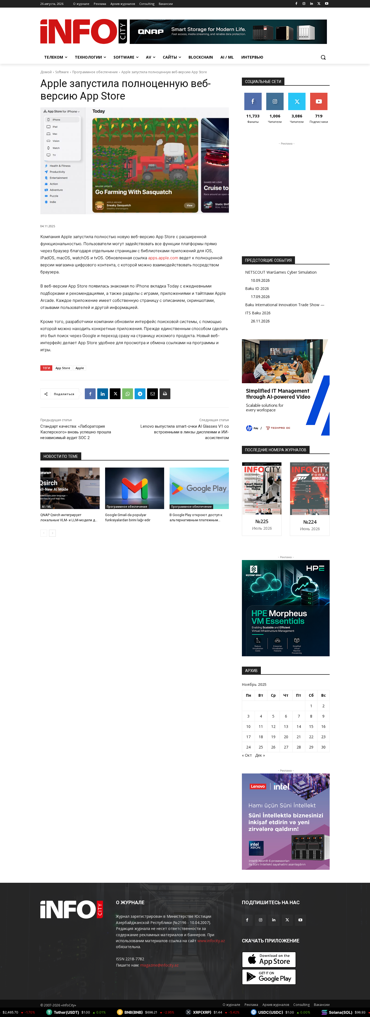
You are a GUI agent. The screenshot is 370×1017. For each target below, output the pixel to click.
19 (273, 736)
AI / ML (46, 506)
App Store (63, 368)
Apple (80, 368)
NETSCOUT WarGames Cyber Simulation (281, 272)
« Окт (247, 755)
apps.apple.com (163, 257)
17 (248, 736)
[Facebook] (296, 4)
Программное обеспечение (95, 72)
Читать (274, 95)
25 (261, 747)
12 (273, 726)
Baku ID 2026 (257, 288)
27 (286, 747)
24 (248, 747)
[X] (319, 4)
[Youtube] (326, 4)
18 (261, 736)
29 (311, 747)
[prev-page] (43, 533)
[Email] (152, 393)
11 (261, 726)
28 (299, 747)
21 (299, 736)
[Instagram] (304, 4)
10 (248, 726)
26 (273, 747)
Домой (46, 72)
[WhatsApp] (127, 393)
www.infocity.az (211, 940)
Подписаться (320, 95)
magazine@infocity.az (159, 965)
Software (62, 72)
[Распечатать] (165, 393)
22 (311, 736)
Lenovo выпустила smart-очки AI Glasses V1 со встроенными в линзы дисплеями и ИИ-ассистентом (185, 432)
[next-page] (52, 533)
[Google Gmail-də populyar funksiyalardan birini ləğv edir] (134, 488)
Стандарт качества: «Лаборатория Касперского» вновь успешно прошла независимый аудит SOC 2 (75, 432)
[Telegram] (140, 393)
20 (286, 736)
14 (299, 726)
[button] (323, 57)
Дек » (260, 755)
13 (286, 726)
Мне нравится (252, 97)
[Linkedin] (312, 4)
